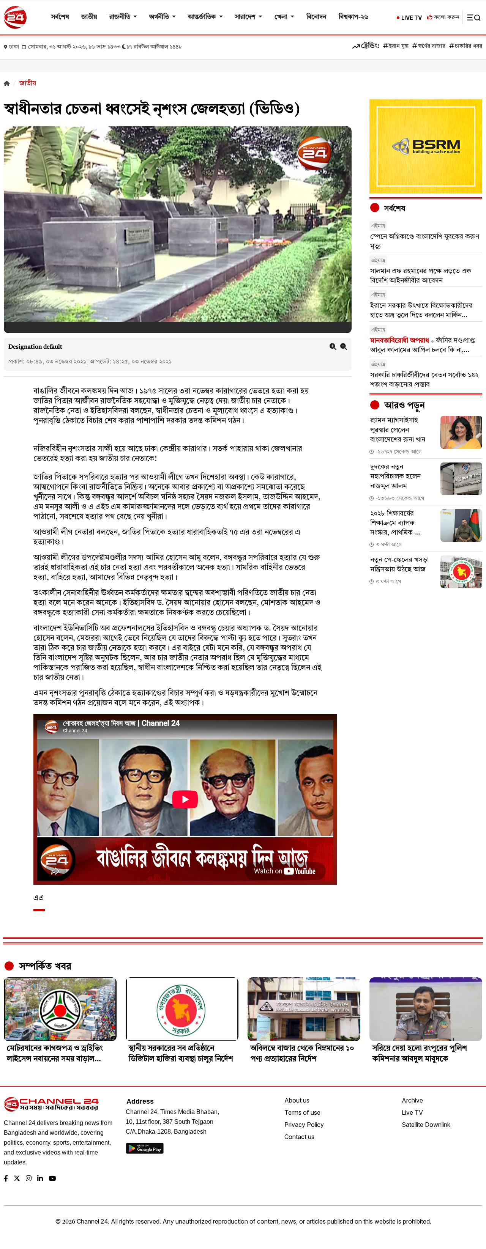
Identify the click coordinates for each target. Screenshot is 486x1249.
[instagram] (29, 1179)
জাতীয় (89, 17)
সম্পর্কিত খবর (44, 967)
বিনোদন (316, 17)
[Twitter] (17, 1179)
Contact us (299, 1136)
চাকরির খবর (468, 46)
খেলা (282, 17)
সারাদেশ (246, 17)
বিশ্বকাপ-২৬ (354, 17)
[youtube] (52, 1179)
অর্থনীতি (159, 17)
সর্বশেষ (60, 17)
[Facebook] (6, 1179)
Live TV (412, 1112)
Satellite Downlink (426, 1124)
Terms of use (302, 1112)
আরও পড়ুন (403, 406)
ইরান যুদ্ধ (399, 46)
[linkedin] (40, 1179)
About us (296, 1100)
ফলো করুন (445, 17)
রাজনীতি (120, 17)
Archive (412, 1100)
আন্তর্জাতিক (202, 17)
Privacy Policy (304, 1124)
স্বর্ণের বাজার (431, 46)
